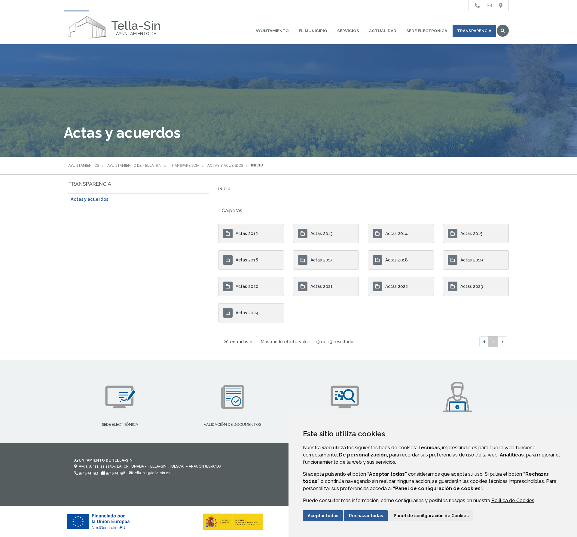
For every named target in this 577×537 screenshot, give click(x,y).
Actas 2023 (471, 286)
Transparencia (474, 30)
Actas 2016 (247, 260)
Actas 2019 (471, 260)
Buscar (503, 31)
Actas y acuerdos (225, 165)
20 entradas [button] (236, 341)
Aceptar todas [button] (323, 515)
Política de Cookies (512, 500)
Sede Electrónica (426, 30)
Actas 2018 (396, 260)
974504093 (88, 473)
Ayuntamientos (83, 165)
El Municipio (313, 30)
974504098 (115, 473)
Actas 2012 (247, 233)
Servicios (348, 30)
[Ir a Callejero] (500, 5)
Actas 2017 (321, 260)
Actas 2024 (247, 312)
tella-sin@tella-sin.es (151, 473)
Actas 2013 (321, 233)
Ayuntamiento (272, 30)
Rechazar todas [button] (366, 515)
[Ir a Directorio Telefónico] (477, 5)
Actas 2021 (321, 286)
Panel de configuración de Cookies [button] (431, 515)
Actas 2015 (471, 233)
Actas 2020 (247, 286)
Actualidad (382, 30)
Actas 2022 (396, 286)
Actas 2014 (396, 233)
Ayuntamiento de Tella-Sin (134, 165)
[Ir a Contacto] (489, 5)
